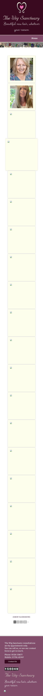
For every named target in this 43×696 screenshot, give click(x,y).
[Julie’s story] (21, 96)
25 (25, 622)
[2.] (21, 405)
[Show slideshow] (21, 617)
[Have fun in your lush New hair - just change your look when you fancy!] (21, 212)
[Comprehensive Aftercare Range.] (21, 433)
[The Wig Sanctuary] (21, 18)
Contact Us (12, 662)
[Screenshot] (21, 295)
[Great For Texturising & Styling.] (21, 571)
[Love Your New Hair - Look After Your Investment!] (21, 184)
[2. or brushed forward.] (21, 350)
